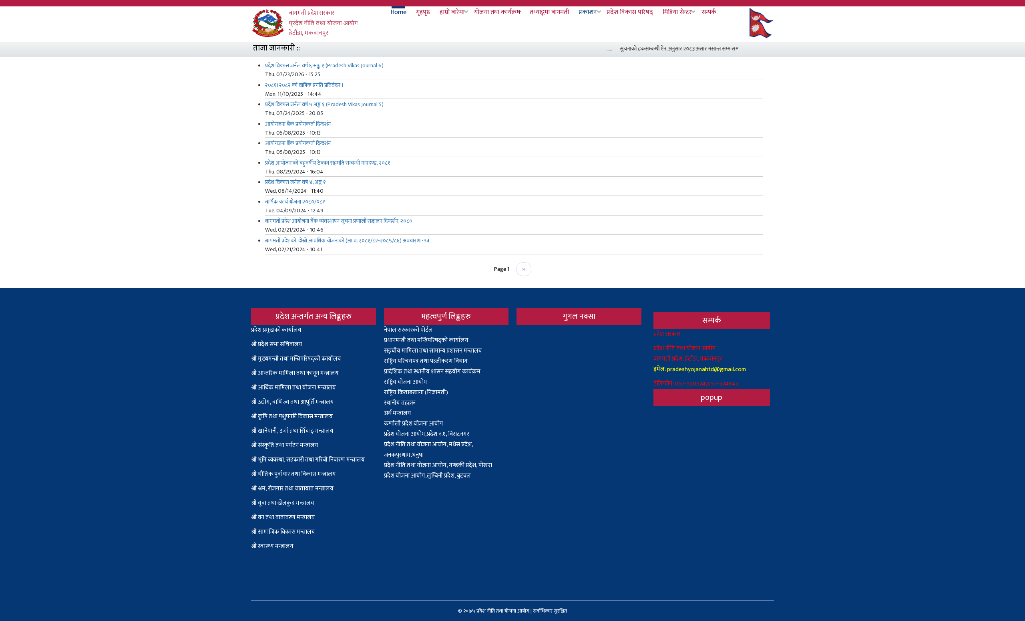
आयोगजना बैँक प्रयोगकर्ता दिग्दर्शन (298, 124)
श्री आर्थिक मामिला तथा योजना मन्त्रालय (293, 388)
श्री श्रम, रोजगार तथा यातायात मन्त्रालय (292, 489)
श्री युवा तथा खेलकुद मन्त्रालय (282, 503)
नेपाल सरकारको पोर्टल (408, 330)
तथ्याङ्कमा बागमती (549, 12)
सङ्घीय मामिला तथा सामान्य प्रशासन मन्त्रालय (433, 351)
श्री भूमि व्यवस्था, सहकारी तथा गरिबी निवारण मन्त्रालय (308, 460)
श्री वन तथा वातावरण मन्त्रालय (283, 517)
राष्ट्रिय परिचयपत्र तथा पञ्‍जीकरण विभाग (426, 361)
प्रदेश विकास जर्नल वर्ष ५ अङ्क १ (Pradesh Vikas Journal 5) (324, 104)
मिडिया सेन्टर (677, 12)
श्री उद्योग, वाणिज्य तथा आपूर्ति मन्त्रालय (292, 402)
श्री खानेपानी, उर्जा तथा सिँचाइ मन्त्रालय (292, 431)
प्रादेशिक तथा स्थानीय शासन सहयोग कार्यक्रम (432, 372)
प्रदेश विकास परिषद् (630, 12)
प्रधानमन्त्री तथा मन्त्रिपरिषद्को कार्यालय (426, 340)
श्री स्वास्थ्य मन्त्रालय (273, 546)
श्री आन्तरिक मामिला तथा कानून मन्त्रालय (295, 373)
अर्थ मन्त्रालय (397, 413)
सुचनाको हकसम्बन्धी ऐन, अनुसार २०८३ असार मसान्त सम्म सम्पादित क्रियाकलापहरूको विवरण (702, 48)
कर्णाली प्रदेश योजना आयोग (413, 424)
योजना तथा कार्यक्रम (497, 12)
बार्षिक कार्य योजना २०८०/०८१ (295, 201)
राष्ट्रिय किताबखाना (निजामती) (416, 392)
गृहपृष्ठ (423, 12)
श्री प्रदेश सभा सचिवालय (276, 344)
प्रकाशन (588, 12)
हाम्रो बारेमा (452, 12)
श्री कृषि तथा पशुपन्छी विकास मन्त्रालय (292, 416)
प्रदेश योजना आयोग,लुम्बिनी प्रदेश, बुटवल (427, 476)
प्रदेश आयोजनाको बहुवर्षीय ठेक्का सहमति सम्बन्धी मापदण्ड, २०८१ (327, 162)
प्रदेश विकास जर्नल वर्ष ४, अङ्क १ (295, 182)
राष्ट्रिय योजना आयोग (405, 382)
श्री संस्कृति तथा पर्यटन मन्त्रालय (284, 445)
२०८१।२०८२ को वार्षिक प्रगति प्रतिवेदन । (304, 85)
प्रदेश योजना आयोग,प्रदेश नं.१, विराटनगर (426, 434)
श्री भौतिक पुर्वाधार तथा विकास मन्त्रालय (293, 474)
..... (602, 48)
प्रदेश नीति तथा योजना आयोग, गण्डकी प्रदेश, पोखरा (438, 465)
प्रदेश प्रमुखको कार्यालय (276, 330)
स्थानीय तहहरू (400, 403)
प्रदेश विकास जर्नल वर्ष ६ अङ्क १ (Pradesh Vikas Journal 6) (324, 65)
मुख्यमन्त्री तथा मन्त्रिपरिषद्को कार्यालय (299, 359)
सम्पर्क (708, 12)
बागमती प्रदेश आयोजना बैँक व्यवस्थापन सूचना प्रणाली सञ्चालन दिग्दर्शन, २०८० (338, 221)
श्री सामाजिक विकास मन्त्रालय (283, 532)
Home (398, 12)
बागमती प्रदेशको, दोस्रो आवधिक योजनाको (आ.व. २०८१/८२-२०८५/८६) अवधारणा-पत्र (347, 240)
